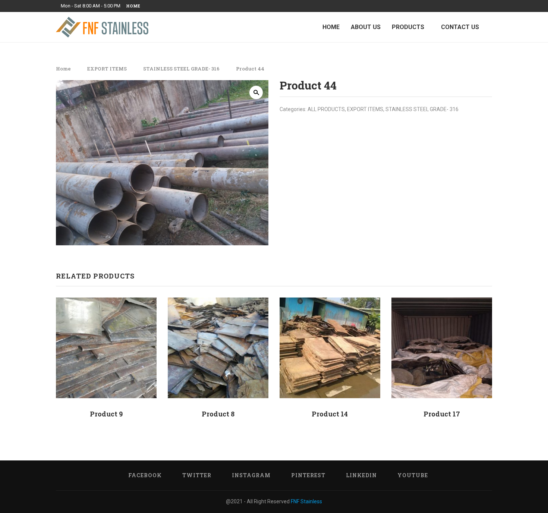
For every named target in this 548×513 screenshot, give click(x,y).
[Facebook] (447, 6)
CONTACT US (460, 27)
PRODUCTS (408, 27)
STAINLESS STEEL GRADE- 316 (181, 68)
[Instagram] (464, 6)
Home (133, 6)
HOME (331, 27)
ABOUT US (366, 27)
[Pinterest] (473, 6)
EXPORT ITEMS (107, 68)
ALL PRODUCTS (326, 109)
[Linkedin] (482, 6)
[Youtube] (490, 6)
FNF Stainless (306, 501)
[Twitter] (456, 6)
